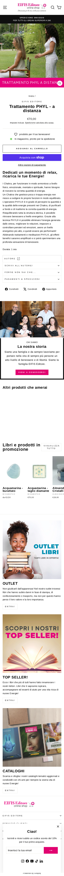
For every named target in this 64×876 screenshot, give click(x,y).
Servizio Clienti (15, 823)
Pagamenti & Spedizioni (22, 279)
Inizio (31, 96)
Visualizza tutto (52, 447)
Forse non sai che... (20, 272)
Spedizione (30, 123)
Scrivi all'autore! (19, 266)
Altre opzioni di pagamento (32, 165)
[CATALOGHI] (32, 737)
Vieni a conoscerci (32, 372)
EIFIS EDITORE (13, 816)
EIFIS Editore (32, 101)
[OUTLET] (32, 549)
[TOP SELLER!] (32, 643)
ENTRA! (10, 606)
